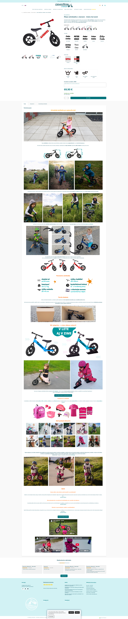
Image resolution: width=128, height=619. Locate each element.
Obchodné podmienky (90, 588)
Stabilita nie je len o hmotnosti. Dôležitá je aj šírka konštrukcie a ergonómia (73, 585)
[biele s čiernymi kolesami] (66, 28)
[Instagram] (25, 589)
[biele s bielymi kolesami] (72, 28)
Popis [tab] (25, 103)
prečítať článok (63, 497)
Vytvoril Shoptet (103, 617)
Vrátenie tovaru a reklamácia (91, 591)
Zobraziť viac (64, 575)
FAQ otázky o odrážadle (90, 592)
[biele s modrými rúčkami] (77, 28)
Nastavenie (51, 616)
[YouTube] (28, 589)
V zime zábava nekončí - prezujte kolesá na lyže (63, 395)
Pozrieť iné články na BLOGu (63, 516)
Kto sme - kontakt (89, 585)
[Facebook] (23, 589)
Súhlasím (77, 612)
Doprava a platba (89, 586)
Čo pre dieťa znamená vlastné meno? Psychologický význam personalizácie (74, 590)
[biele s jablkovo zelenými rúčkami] (94, 28)
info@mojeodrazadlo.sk (26, 585)
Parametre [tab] (32, 103)
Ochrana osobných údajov (91, 589)
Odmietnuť (71, 612)
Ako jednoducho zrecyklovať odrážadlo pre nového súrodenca (73, 592)
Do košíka (88, 97)
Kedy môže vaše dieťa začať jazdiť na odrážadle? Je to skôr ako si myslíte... (74, 594)
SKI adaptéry (55, 391)
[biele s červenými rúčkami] (89, 28)
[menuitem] (37, 9)
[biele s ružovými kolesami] (83, 28)
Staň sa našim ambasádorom (91, 594)
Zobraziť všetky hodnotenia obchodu (50, 588)
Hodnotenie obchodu (64, 560)
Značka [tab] (42, 103)
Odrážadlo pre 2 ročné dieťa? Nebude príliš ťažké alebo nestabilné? (74, 587)
